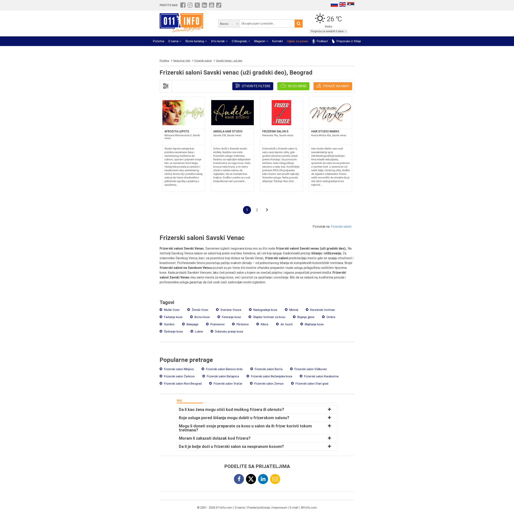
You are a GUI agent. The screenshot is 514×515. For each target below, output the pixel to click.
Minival (293, 310)
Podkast (322, 41)
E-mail (294, 507)
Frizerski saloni (341, 226)
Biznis (224, 23)
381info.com (309, 507)
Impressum (279, 507)
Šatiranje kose (173, 331)
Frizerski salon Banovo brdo (224, 369)
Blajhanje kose (314, 324)
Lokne (198, 331)
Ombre (330, 317)
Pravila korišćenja (258, 507)
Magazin (259, 41)
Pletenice (242, 324)
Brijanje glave (305, 317)
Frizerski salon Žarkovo (179, 376)
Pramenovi (217, 324)
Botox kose (202, 317)
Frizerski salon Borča (268, 369)
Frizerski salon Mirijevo (178, 369)
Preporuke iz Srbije (348, 41)
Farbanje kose (173, 317)
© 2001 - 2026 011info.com (214, 507)
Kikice (264, 324)
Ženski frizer (199, 310)
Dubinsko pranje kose (228, 331)
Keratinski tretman (322, 310)
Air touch (286, 324)
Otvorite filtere (255, 86)
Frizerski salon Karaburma (321, 376)
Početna (158, 41)
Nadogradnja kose (265, 310)
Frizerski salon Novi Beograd (182, 383)
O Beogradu (239, 41)
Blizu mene (296, 86)
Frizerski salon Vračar (227, 383)
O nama (173, 41)
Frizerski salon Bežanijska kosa (271, 376)
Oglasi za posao (297, 41)
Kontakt (277, 41)
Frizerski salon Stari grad (311, 383)
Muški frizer (171, 310)
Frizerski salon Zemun (269, 383)
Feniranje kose (231, 317)
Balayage (192, 324)
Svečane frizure (230, 310)
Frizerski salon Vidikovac (310, 369)
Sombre (168, 324)
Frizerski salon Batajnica (222, 376)
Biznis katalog (195, 41)
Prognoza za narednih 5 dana (327, 31)
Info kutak (218, 41)
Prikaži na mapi (335, 86)
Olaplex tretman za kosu (268, 317)
